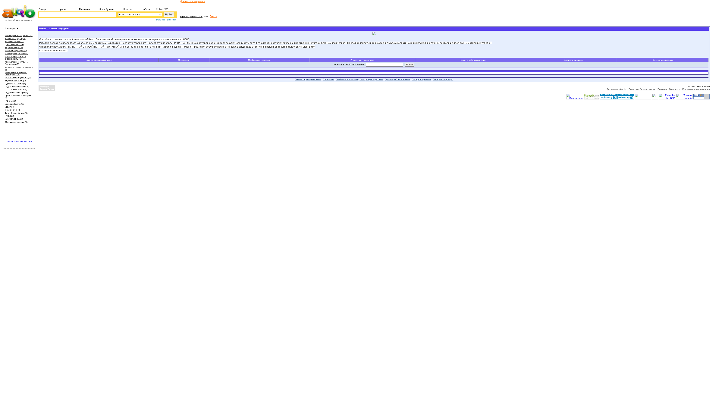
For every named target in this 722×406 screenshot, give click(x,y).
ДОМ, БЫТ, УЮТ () (14, 44)
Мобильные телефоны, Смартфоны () (16, 73)
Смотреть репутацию (662, 60)
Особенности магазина (259, 60)
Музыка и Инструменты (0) (18, 78)
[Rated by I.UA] (643, 98)
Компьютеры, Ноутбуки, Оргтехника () (16, 63)
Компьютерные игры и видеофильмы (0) (15, 57)
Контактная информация (696, 89)
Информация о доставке (362, 60)
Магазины (84, 9)
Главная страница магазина (99, 60)
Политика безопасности (642, 89)
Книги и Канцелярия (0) (16, 50)
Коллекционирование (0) (16, 53)
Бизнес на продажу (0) (15, 38)
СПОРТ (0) (10, 107)
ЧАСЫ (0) (9, 116)
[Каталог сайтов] (655, 98)
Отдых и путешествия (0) (17, 87)
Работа (146, 9)
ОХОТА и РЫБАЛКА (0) (16, 90)
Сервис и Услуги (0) (14, 104)
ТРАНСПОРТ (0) (12, 110)
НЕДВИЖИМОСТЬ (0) (15, 81)
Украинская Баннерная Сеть (19, 141)
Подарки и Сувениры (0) (16, 93)
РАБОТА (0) (10, 101)
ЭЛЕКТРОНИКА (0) (14, 119)
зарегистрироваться (191, 16)
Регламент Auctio (616, 89)
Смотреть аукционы (573, 60)
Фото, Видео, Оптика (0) (16, 113)
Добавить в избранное (192, 1)
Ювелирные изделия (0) (16, 122)
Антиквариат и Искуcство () (19, 35)
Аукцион (43, 9)
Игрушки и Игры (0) (14, 47)
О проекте (674, 89)
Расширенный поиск (166, 20)
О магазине (183, 60)
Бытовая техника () (14, 41)
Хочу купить (106, 9)
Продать (63, 9)
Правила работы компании (472, 60)
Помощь (127, 9)
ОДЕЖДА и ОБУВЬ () (15, 84)
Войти (213, 16)
